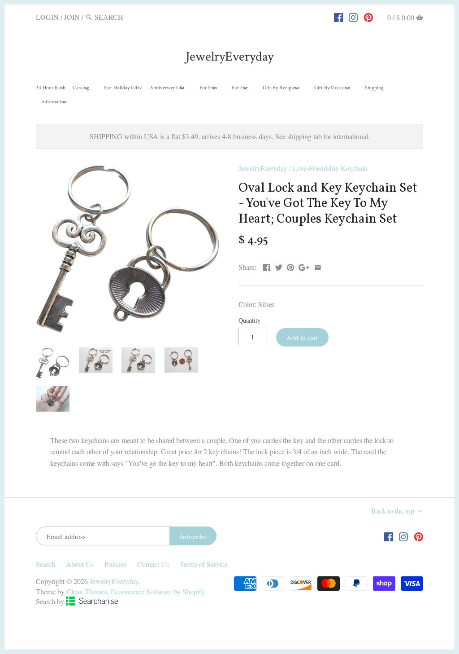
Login (47, 17)
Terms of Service (204, 564)
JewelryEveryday (229, 57)
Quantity (249, 320)
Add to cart (302, 337)
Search (45, 564)
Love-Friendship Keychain (330, 168)
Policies (115, 564)
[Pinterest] (368, 16)
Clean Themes (86, 591)
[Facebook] (338, 16)
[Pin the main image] (290, 266)
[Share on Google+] (304, 266)
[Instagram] (353, 16)
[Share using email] (317, 266)
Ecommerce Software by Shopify (158, 591)
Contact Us (153, 564)
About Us (80, 564)
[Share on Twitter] (278, 266)
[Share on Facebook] (266, 266)
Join (72, 17)
